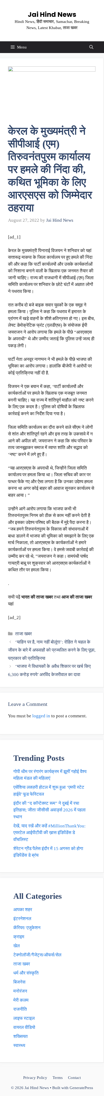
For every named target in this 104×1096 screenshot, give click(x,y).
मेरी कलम (21, 1000)
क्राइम (18, 936)
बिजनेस (19, 982)
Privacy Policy (35, 1077)
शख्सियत (20, 1036)
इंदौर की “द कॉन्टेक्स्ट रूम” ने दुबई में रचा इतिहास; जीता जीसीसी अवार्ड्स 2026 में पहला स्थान (49, 810)
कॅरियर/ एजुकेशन (27, 927)
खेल (16, 945)
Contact (74, 1077)
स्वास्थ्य (19, 1045)
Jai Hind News (52, 14)
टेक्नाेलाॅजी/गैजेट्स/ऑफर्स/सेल (37, 954)
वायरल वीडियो (24, 1027)
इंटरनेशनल (22, 918)
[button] (91, 47)
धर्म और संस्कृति (26, 973)
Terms (58, 1077)
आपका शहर (22, 909)
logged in (41, 715)
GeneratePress (81, 1088)
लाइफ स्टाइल (24, 1018)
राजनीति (20, 1009)
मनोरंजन (20, 991)
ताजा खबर (23, 633)
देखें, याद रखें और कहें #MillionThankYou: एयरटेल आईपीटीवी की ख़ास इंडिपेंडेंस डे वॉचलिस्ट (49, 832)
